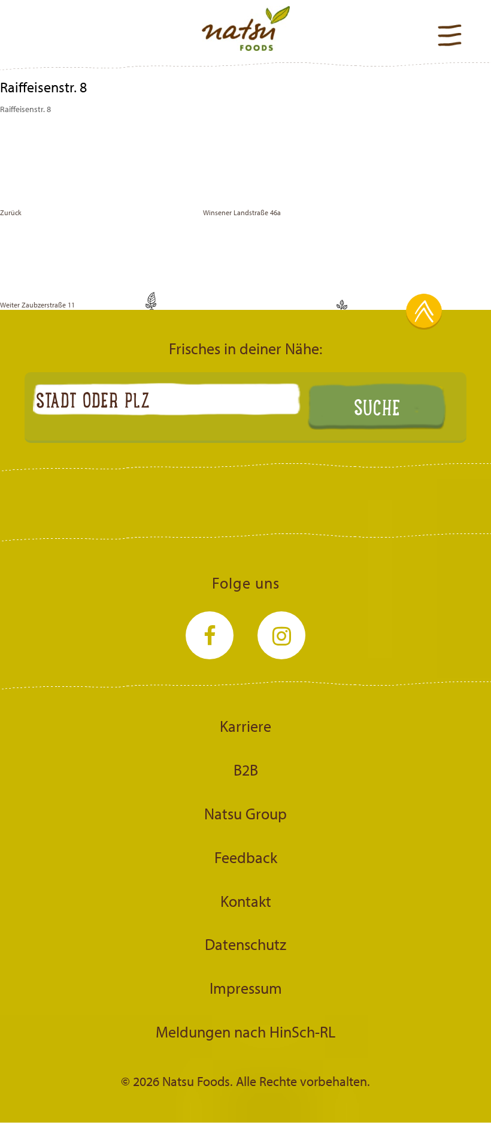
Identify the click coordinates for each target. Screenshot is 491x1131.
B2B (246, 769)
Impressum (246, 988)
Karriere (245, 726)
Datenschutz (245, 944)
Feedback (245, 857)
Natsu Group (245, 813)
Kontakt (245, 901)
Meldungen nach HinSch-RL (245, 1031)
